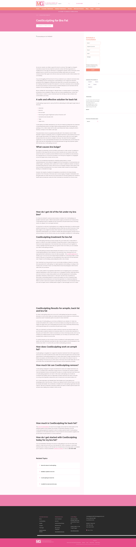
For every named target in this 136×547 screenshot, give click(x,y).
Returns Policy (97, 542)
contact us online (58, 448)
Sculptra (41, 525)
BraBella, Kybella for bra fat (47, 471)
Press (92, 8)
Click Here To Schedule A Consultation (68, 11)
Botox (40, 519)
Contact (98, 8)
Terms (87, 542)
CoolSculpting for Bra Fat (44, 15)
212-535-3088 (72, 448)
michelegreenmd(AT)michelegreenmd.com (95, 516)
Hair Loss (56, 521)
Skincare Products (79, 8)
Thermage (41, 527)
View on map (90, 530)
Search (69, 3)
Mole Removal (58, 525)
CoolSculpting (42, 521)
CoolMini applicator (72, 254)
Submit (93, 69)
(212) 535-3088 (92, 518)
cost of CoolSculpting (43, 426)
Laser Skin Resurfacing (59, 523)
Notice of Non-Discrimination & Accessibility (74, 542)
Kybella (40, 523)
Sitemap (83, 542)
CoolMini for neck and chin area (49, 484)
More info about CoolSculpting (48, 465)
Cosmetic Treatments (47, 8)
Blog (87, 8)
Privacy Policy (92, 542)
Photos (70, 8)
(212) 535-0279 (91, 520)
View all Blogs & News (75, 530)
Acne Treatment (58, 519)
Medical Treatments (60, 8)
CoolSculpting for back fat (47, 477)
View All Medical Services (59, 531)
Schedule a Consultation (44, 25)
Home (37, 8)
